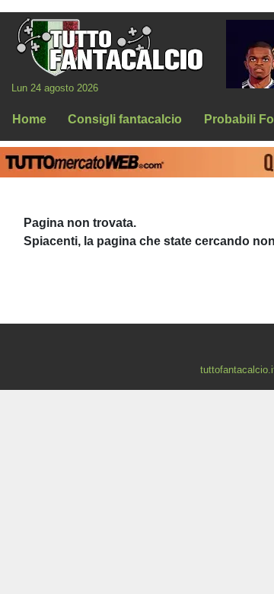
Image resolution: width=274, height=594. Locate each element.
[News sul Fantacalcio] (109, 46)
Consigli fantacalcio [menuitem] (125, 119)
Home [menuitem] (29, 119)
